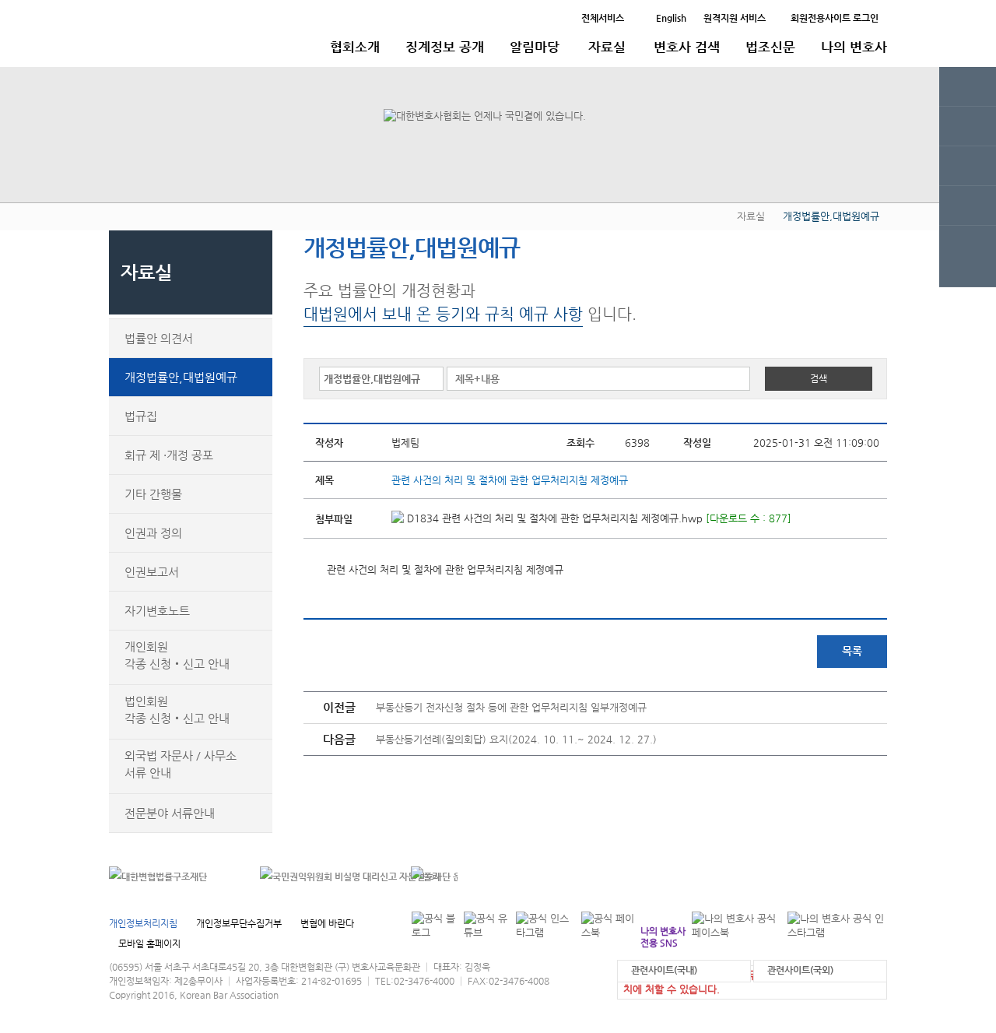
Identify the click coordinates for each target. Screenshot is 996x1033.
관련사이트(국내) (664, 969)
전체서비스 (602, 17)
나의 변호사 (854, 46)
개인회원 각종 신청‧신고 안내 (177, 655)
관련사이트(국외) (800, 969)
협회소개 (355, 46)
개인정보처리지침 (143, 923)
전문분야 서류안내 (169, 813)
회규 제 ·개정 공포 (168, 455)
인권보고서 (151, 571)
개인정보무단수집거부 (239, 923)
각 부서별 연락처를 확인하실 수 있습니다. (781, 877)
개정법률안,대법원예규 (180, 377)
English (671, 17)
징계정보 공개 (444, 46)
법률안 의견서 (158, 338)
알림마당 (534, 46)
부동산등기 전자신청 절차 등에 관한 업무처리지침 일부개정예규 (511, 707)
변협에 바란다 (327, 923)
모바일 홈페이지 (149, 943)
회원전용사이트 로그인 (835, 17)
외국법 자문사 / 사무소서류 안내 (180, 764)
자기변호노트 (157, 610)
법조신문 (770, 46)
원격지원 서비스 (734, 17)
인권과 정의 (153, 532)
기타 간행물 (153, 494)
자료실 (607, 46)
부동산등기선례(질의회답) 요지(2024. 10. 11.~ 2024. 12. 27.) (516, 739)
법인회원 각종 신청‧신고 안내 (177, 709)
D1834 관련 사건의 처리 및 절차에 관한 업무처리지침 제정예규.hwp (553, 518)
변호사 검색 (687, 46)
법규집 (140, 416)
